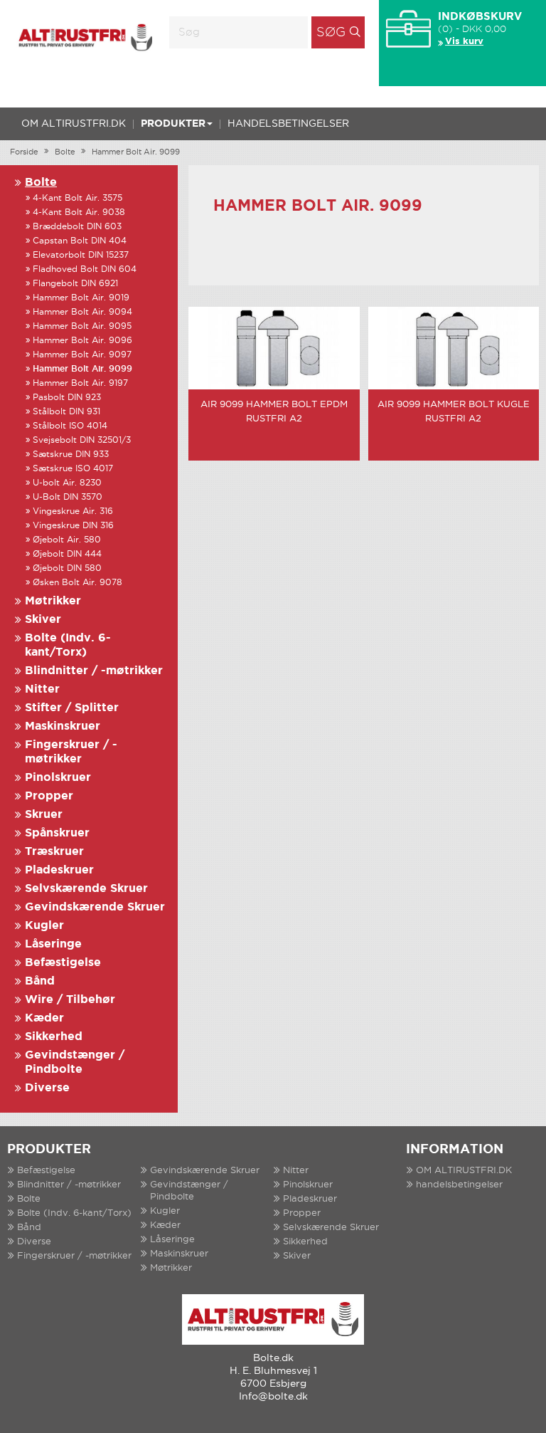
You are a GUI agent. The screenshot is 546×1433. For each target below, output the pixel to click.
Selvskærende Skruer (86, 888)
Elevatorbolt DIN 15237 (81, 255)
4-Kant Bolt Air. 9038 (79, 212)
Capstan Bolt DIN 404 (80, 241)
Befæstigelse (63, 962)
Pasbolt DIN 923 (67, 397)
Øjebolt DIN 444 (67, 554)
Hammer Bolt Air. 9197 (80, 383)
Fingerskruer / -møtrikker (74, 1256)
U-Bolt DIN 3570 (67, 497)
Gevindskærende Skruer (95, 907)
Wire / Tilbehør (70, 999)
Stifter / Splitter (72, 708)
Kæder (44, 1018)
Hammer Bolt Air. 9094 (82, 312)
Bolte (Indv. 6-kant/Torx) (74, 1213)
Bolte (65, 152)
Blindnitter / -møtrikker (94, 671)
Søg (331, 32)
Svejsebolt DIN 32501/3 (82, 440)
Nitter (42, 689)
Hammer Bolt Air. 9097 (82, 355)
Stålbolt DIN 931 (66, 412)
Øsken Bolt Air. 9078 (77, 583)
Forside (24, 152)
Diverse (47, 1088)
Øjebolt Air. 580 (67, 540)
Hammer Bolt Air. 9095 (82, 326)
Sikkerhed (53, 1037)
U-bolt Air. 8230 (67, 483)
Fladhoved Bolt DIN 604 (84, 269)
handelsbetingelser (288, 124)
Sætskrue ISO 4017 (73, 469)
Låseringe (53, 944)
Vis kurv (464, 42)
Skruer (44, 814)
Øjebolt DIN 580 (67, 568)
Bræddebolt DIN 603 (77, 227)
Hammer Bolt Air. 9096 (82, 341)
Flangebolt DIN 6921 (75, 284)
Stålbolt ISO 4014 (70, 426)
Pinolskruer (58, 777)
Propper (49, 796)
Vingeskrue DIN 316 (73, 526)
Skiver (43, 619)
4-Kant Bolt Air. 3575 (77, 198)
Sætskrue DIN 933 (71, 454)
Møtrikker (53, 601)
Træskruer (54, 851)
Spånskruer (57, 833)
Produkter (173, 124)
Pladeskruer (59, 870)
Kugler (44, 925)
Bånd (40, 981)
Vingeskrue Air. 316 (73, 511)
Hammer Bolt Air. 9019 (81, 298)
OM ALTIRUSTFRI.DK (73, 124)
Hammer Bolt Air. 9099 (136, 152)
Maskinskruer (62, 726)
